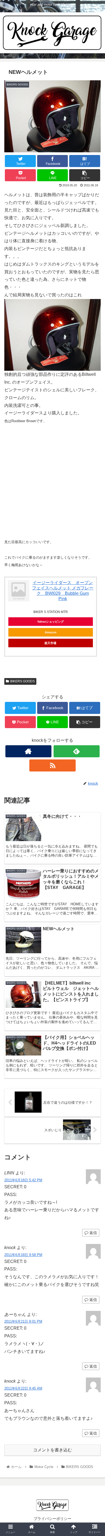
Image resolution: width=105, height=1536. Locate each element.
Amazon (51, 632)
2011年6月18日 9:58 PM (23, 1255)
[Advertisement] (52, 481)
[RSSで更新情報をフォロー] (52, 765)
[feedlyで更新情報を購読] (77, 751)
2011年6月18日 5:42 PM (23, 1180)
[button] (94, 863)
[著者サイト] (28, 751)
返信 (92, 1233)
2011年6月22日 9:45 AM (23, 1388)
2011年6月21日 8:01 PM (23, 1321)
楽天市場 (50, 643)
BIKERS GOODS (22, 681)
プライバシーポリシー (52, 1518)
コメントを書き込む (52, 1450)
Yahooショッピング (50, 621)
